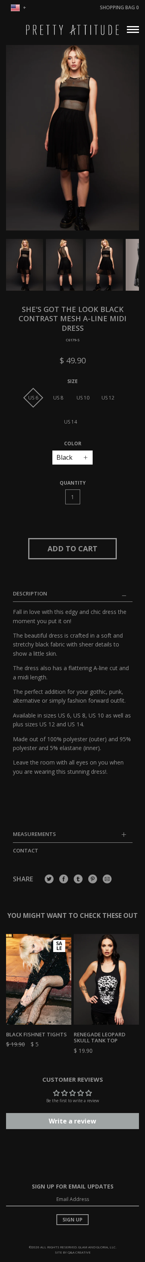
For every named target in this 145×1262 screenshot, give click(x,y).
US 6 (33, 397)
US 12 (108, 397)
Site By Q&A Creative (73, 1252)
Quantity (73, 483)
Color (72, 443)
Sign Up (72, 1219)
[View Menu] (133, 28)
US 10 (83, 397)
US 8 (58, 397)
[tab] (73, 836)
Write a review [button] (72, 1121)
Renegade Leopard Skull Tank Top (99, 1037)
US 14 (70, 421)
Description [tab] (30, 594)
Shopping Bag (119, 7)
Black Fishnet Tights (36, 1034)
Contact (25, 850)
